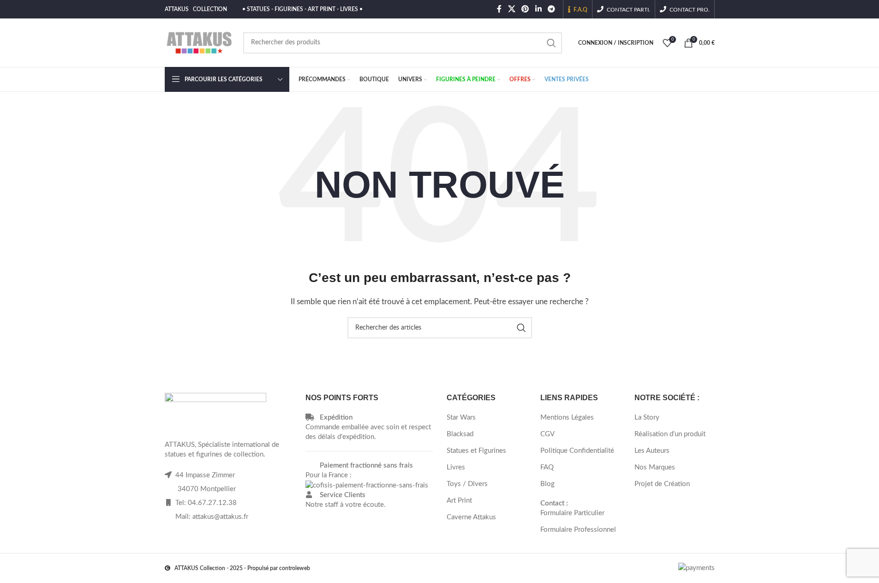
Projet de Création (662, 484)
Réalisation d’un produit (670, 434)
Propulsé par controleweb (278, 568)
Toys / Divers (467, 484)
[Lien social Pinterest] (525, 9)
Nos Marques (654, 467)
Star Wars (461, 417)
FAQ (547, 467)
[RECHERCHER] (551, 43)
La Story (646, 417)
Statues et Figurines (476, 450)
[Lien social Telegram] (551, 9)
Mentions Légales (567, 417)
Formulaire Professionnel (578, 529)
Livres (456, 467)
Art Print (459, 500)
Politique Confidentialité (577, 450)
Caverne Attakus (471, 517)
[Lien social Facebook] (499, 9)
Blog (547, 484)
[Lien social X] (511, 9)
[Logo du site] (199, 42)
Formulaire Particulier (572, 513)
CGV (547, 434)
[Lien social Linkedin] (538, 9)
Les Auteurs (652, 450)
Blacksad (460, 434)
